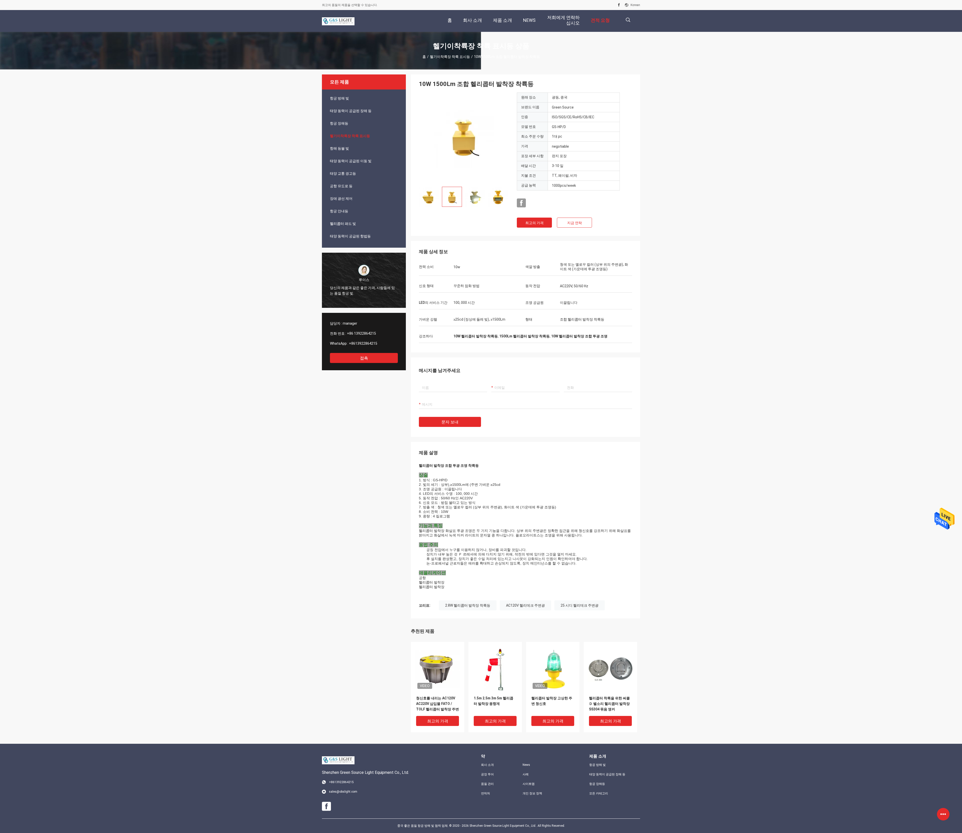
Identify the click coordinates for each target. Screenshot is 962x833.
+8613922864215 (363, 343)
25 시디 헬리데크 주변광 (579, 605)
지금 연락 (574, 223)
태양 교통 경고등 (343, 173)
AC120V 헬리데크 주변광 (525, 605)
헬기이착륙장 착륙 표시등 (450, 57)
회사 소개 (487, 765)
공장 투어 (487, 774)
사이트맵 (529, 784)
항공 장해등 (339, 123)
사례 (526, 774)
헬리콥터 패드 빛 (343, 224)
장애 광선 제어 (341, 199)
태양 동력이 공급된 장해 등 (351, 111)
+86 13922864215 (361, 333)
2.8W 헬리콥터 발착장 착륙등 (467, 605)
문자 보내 (449, 422)
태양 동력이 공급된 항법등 (350, 236)
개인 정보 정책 (532, 793)
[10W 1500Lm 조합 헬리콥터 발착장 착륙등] (464, 138)
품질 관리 (487, 784)
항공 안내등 (339, 211)
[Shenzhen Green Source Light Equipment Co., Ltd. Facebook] (619, 5)
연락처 (485, 793)
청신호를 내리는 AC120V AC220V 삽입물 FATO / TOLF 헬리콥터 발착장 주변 (437, 703)
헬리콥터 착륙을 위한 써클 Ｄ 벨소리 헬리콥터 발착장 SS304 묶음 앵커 (609, 703)
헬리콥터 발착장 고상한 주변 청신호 (551, 701)
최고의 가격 (534, 223)
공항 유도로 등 (341, 186)
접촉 (364, 358)
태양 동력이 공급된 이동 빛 (351, 161)
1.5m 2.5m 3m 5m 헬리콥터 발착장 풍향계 (493, 701)
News (526, 765)
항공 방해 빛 (339, 98)
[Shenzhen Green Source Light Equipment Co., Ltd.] (338, 21)
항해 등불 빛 (339, 148)
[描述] (628, 20)
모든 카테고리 (598, 793)
